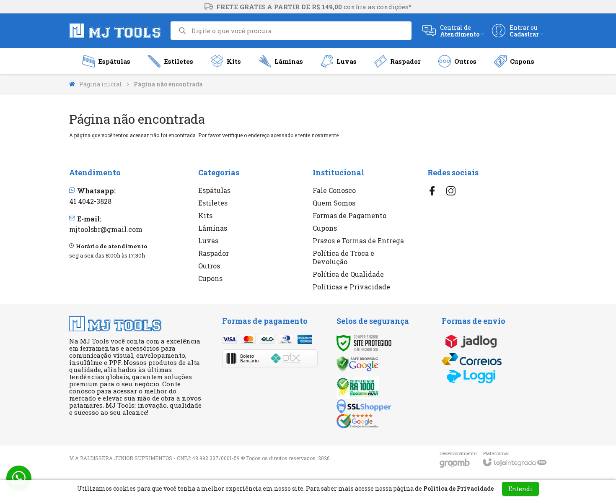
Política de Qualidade (348, 274)
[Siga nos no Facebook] (432, 190)
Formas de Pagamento (349, 215)
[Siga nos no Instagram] (451, 190)
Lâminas (212, 228)
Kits (205, 215)
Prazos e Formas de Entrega (358, 240)
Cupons (210, 278)
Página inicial (100, 84)
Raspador (213, 253)
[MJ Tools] (115, 30)
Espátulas (214, 190)
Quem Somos (334, 202)
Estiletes (213, 202)
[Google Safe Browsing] (357, 363)
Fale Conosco (334, 190)
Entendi (520, 489)
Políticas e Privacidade (351, 286)
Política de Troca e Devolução (343, 257)
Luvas (208, 240)
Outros (209, 265)
